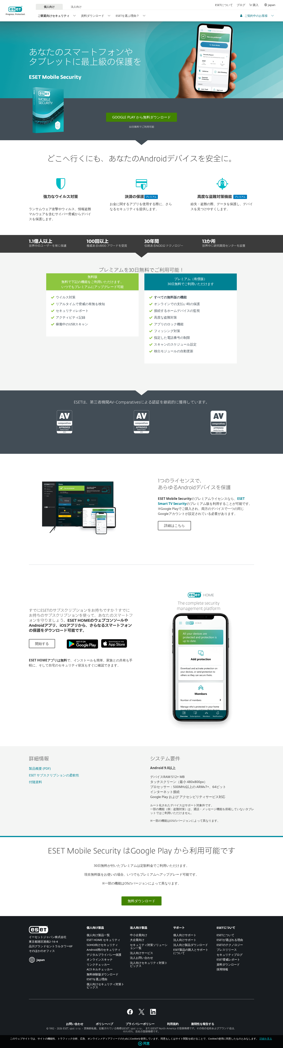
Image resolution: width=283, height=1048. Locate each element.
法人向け (76, 6)
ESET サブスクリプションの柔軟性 (54, 775)
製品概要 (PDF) (40, 768)
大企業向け (137, 940)
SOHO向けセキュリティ (102, 945)
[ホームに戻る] (15, 10)
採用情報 (222, 969)
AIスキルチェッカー (100, 969)
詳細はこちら (174, 525)
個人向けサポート (184, 935)
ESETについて (224, 5)
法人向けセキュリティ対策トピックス (148, 964)
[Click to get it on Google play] (81, 650)
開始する (42, 643)
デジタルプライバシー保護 (104, 955)
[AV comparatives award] (64, 432)
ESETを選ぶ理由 (97, 979)
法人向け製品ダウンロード (190, 945)
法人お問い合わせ (141, 958)
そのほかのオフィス (42, 951)
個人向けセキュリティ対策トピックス (105, 985)
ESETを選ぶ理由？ (127, 16)
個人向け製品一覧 (98, 935)
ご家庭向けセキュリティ (53, 16)
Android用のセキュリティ (104, 950)
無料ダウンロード (141, 901)
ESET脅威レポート (228, 959)
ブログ (241, 5)
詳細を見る (266, 1038)
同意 (146, 1043)
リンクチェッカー (98, 964)
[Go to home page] (38, 930)
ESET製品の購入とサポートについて (190, 951)
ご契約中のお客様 (256, 16)
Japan (271, 5)
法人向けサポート (184, 940)
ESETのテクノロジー (230, 945)
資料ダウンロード (92, 16)
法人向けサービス (141, 953)
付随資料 (35, 782)
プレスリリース (227, 950)
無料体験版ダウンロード (102, 974)
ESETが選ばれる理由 (230, 940)
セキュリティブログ (230, 955)
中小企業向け (138, 935)
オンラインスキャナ (100, 959)
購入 (256, 5)
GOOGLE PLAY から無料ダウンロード (141, 117)
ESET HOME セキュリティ (103, 940)
